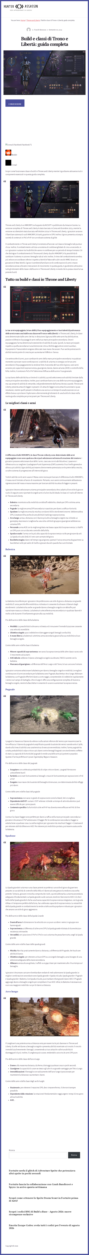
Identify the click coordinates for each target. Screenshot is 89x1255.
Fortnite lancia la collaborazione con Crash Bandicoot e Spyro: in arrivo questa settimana (41, 1186)
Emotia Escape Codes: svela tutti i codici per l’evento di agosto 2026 (44, 1227)
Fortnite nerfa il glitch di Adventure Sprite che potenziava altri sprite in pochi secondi (42, 1172)
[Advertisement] (45, 126)
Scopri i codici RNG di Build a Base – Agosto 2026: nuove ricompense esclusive (40, 1213)
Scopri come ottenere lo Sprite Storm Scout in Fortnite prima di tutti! (43, 1199)
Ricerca (12, 1150)
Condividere (14, 104)
